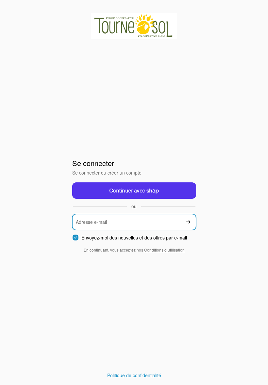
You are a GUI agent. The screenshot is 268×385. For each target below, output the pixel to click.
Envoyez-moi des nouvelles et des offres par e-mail (134, 238)
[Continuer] (188, 222)
